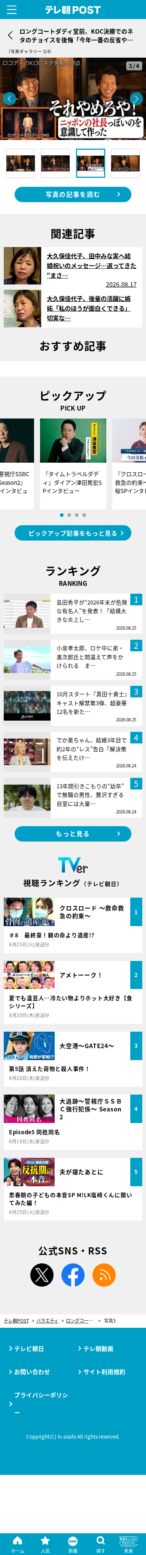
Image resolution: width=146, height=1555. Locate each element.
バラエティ (47, 1321)
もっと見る (73, 833)
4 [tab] (84, 515)
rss (104, 1275)
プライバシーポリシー (41, 1403)
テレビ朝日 (29, 1348)
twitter (42, 1275)
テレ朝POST (73, 10)
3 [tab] (77, 515)
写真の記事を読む (73, 194)
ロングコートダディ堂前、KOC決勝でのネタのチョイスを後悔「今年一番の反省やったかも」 (83, 1321)
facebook (73, 1275)
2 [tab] (69, 515)
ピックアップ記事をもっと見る (72, 533)
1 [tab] (62, 515)
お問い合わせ (32, 1371)
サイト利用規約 (104, 1371)
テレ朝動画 (98, 1348)
